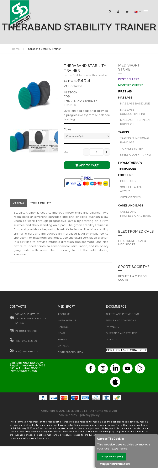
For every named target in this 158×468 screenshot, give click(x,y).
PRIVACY (111, 339)
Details (18, 202)
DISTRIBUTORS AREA (70, 352)
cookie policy (68, 415)
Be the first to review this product (86, 75)
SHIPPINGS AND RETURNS (121, 333)
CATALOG (63, 346)
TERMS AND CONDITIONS (121, 320)
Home (16, 49)
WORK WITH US (67, 320)
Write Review (40, 202)
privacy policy (89, 415)
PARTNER (63, 327)
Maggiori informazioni (115, 463)
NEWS (61, 333)
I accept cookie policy (112, 456)
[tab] (18, 203)
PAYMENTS (112, 327)
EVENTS (62, 339)
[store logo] (27, 16)
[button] (39, 141)
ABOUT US (64, 314)
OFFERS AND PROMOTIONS (122, 314)
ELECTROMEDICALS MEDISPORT (132, 242)
